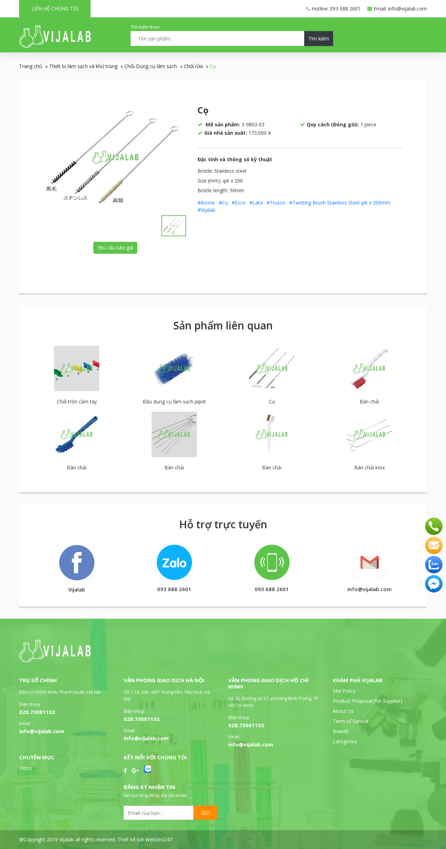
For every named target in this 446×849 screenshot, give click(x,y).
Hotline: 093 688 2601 (335, 8)
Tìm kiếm (318, 38)
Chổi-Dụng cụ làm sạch (150, 66)
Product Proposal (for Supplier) (367, 701)
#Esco (239, 202)
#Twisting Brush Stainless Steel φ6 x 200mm (339, 202)
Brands (341, 731)
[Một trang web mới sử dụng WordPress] (55, 46)
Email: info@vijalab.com (399, 8)
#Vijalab (206, 210)
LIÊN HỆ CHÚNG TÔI (54, 8)
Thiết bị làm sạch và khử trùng (83, 66)
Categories (345, 741)
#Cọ (223, 202)
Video (25, 768)
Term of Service (351, 721)
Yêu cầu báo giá (115, 247)
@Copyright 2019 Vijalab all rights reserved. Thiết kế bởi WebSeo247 (95, 839)
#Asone (206, 202)
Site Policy (344, 690)
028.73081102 (37, 711)
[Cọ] (115, 157)
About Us (343, 711)
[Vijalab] (55, 660)
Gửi (205, 813)
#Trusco (276, 202)
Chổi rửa (193, 66)
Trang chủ (30, 66)
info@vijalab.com (41, 731)
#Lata (256, 202)
